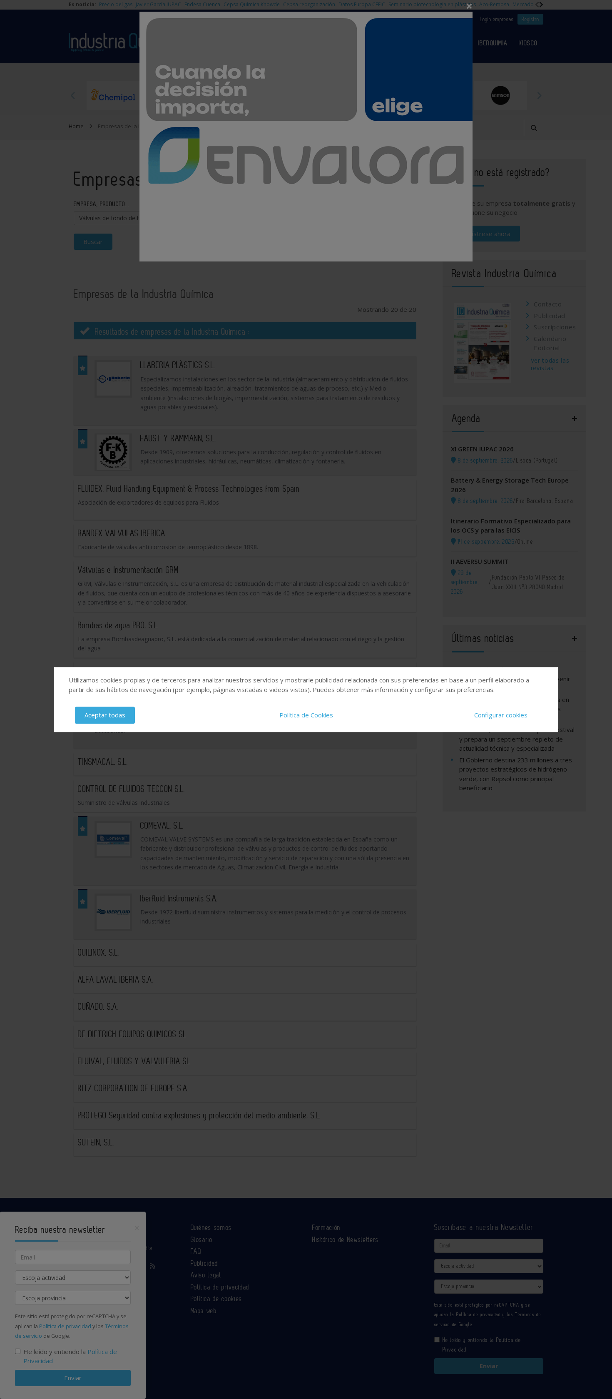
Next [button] (539, 95)
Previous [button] (73, 95)
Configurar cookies (500, 715)
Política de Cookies (306, 715)
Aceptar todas (105, 715)
